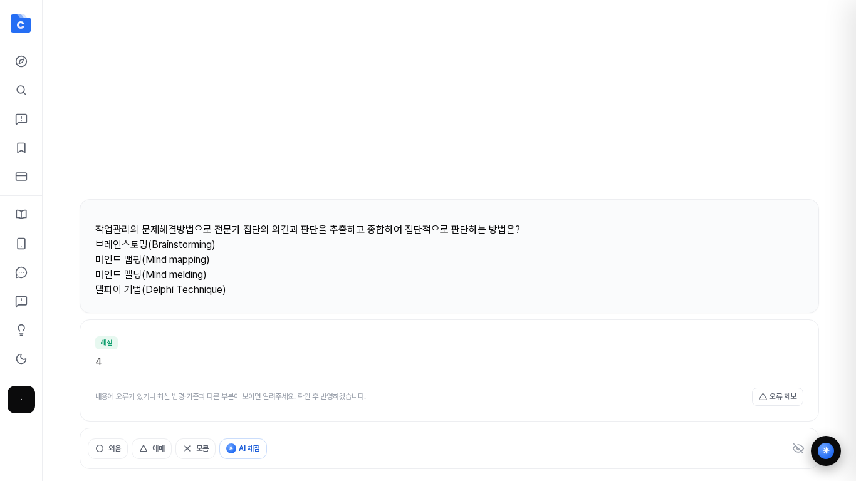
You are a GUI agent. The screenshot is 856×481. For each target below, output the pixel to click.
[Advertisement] (449, 105)
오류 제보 (783, 396)
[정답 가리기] (798, 448)
